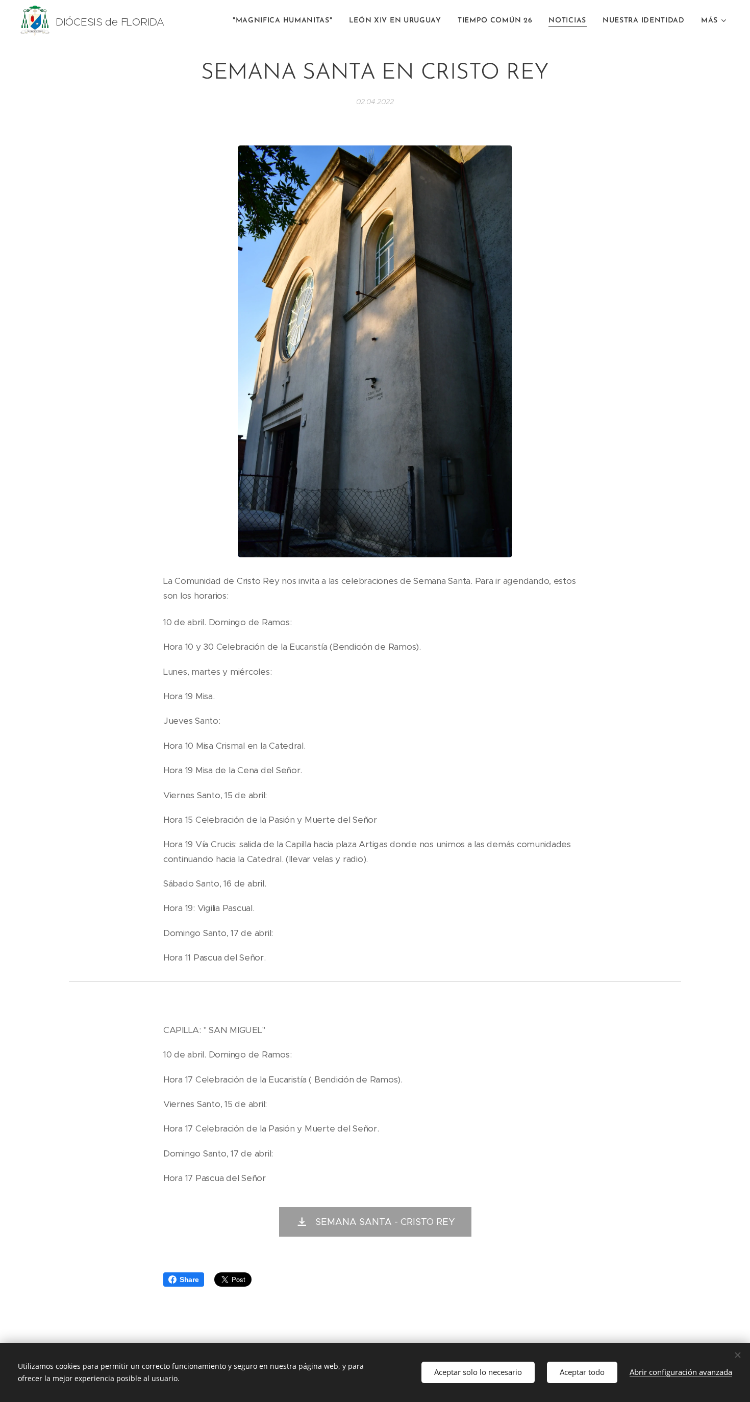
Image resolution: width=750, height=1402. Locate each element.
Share (189, 1279)
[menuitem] (285, 21)
